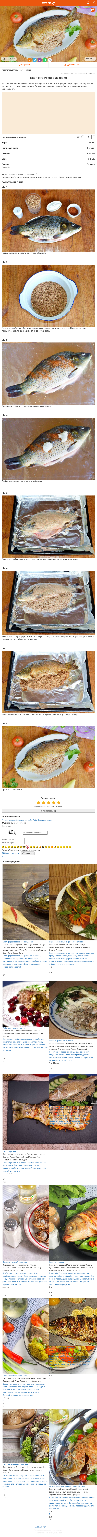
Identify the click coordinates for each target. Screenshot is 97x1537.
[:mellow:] (61, 847)
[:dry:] (18, 847)
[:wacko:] (6, 847)
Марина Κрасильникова (85, 73)
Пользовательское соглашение (48, 1530)
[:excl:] (52, 847)
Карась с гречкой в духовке (15, 1262)
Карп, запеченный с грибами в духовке (66, 942)
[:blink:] (55, 847)
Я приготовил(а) (48, 811)
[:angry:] (67, 847)
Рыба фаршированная (42, 820)
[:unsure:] (46, 847)
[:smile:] (30, 847)
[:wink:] (3, 847)
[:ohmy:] (12, 847)
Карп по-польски (56, 1262)
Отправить (28, 853)
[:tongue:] (64, 847)
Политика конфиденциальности (48, 1533)
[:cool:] (24, 847)
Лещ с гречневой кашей (60, 1107)
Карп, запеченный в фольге (61, 1348)
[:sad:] (9, 847)
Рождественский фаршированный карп (67, 1486)
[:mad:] (33, 847)
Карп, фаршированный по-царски (18, 942)
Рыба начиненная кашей (14, 1028)
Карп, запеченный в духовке (15, 1464)
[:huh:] (49, 847)
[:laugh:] (58, 847)
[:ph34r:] (43, 847)
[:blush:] (40, 847)
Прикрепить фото (12, 853)
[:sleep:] (15, 847)
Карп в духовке (9, 1151)
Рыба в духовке (9, 820)
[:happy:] (21, 847)
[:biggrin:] (70, 847)
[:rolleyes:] (36, 847)
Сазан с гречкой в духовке (61, 1041)
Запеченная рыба (24, 820)
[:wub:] (27, 847)
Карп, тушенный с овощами (15, 1375)
